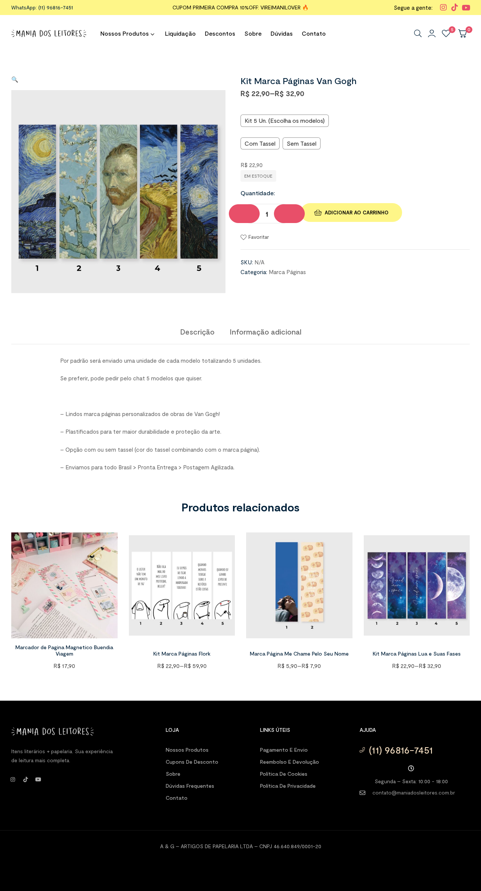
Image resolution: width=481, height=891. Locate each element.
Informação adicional (265, 331)
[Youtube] (38, 779)
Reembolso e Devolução (289, 761)
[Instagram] (13, 779)
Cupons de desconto (192, 761)
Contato (177, 798)
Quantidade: (257, 192)
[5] (446, 33)
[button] (14, 79)
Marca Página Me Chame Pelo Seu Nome (299, 653)
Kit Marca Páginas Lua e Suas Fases (417, 653)
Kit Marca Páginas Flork (181, 653)
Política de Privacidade (288, 785)
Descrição (197, 331)
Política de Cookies (283, 773)
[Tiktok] (25, 779)
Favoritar (258, 237)
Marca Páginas (287, 271)
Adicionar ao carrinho (357, 213)
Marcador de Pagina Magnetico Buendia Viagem (64, 650)
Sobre (173, 773)
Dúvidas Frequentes (190, 785)
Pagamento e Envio (284, 749)
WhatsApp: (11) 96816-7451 (42, 7)
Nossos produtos (187, 749)
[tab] (197, 331)
